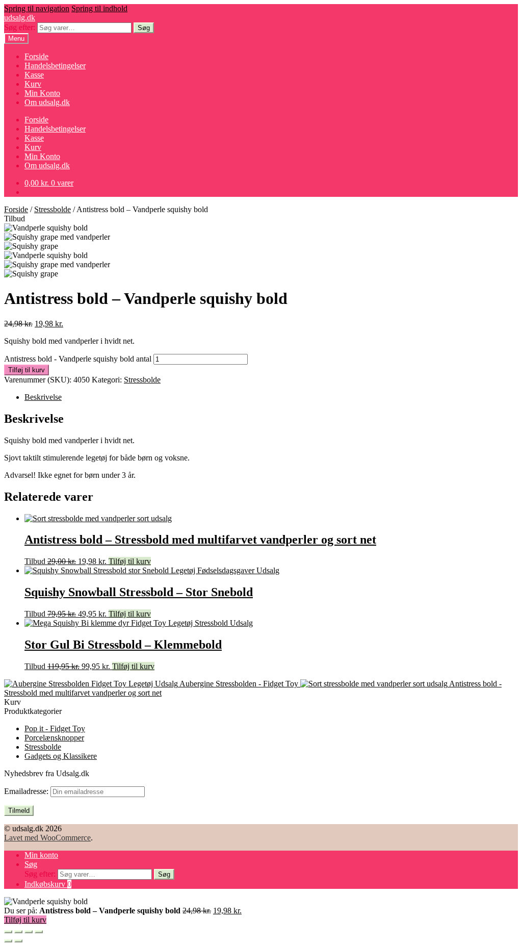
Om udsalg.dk (47, 102)
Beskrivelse (43, 397)
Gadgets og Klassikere (60, 756)
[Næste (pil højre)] (18, 940)
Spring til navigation (36, 8)
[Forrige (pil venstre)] (8, 940)
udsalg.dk (19, 17)
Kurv (32, 84)
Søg (144, 28)
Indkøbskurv (47, 884)
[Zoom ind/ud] (39, 931)
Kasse (34, 74)
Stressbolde (52, 209)
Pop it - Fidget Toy (54, 728)
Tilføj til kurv (26, 370)
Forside (36, 56)
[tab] (271, 397)
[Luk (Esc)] (8, 931)
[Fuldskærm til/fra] (28, 931)
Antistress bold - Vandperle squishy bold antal (77, 358)
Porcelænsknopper (54, 737)
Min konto (41, 855)
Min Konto (42, 93)
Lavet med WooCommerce (47, 837)
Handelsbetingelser (55, 65)
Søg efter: (19, 27)
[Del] (18, 931)
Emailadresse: (27, 791)
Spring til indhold (99, 8)
